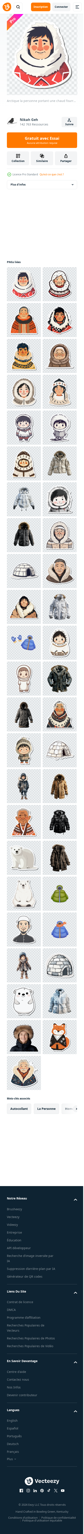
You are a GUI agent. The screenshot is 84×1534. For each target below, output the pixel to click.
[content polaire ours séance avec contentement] (24, 1503)
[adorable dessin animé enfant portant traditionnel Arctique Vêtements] (24, 643)
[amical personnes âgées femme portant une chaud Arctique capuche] (24, 320)
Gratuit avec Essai (42, 140)
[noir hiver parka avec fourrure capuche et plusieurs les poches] (24, 1396)
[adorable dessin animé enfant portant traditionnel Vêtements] (24, 1073)
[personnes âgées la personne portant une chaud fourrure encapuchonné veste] (24, 822)
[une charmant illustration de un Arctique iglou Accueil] (24, 1252)
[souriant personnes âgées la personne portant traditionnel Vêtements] (24, 1360)
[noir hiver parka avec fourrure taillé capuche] (24, 786)
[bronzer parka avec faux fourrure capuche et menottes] (24, 1324)
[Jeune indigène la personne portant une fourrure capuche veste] (24, 392)
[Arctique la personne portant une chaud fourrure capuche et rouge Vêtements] (24, 284)
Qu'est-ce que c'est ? (52, 174)
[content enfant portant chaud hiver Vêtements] (24, 1216)
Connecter (61, 7)
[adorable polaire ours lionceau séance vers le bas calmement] (24, 1431)
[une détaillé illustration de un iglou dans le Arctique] (24, 858)
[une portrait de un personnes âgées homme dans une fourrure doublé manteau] (24, 894)
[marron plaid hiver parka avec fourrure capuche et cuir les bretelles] (24, 1467)
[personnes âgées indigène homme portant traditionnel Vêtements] (24, 356)
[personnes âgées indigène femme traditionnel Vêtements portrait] (24, 1180)
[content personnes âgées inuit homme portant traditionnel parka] (24, 463)
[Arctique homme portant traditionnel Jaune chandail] (24, 428)
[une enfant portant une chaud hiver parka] (24, 750)
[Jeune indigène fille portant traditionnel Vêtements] (24, 535)
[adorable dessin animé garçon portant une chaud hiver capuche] (24, 607)
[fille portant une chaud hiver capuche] (24, 499)
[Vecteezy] (7, 7)
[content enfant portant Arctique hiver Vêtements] (24, 571)
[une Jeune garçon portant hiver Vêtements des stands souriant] (24, 1288)
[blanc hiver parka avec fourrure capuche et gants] (24, 714)
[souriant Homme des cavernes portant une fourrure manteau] (24, 929)
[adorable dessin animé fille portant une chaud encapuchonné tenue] (24, 1037)
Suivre (69, 124)
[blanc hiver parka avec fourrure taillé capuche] (24, 679)
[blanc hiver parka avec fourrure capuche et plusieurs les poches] (24, 965)
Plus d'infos (18, 184)
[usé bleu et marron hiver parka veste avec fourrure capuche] (24, 1109)
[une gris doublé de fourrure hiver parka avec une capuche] (24, 1145)
